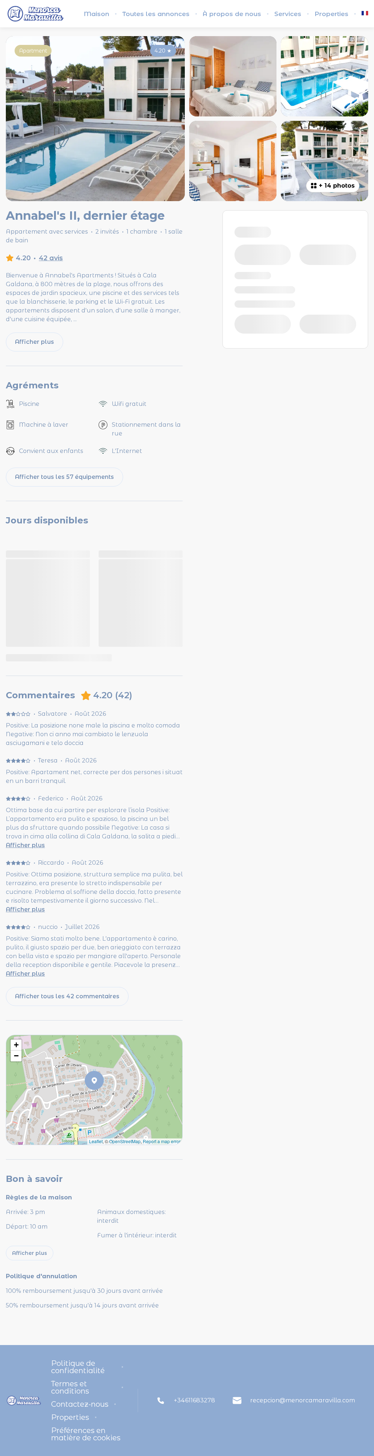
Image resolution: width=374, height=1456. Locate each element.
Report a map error (161, 1141)
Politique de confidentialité (78, 1367)
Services (287, 14)
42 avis (51, 258)
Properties (331, 14)
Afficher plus (25, 845)
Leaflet (96, 1141)
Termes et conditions (70, 1387)
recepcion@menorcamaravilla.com (302, 1400)
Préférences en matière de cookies (86, 1434)
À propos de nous (232, 14)
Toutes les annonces (156, 14)
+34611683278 (194, 1400)
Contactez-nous (79, 1404)
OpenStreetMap (125, 1141)
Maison (96, 14)
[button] (103, 1099)
